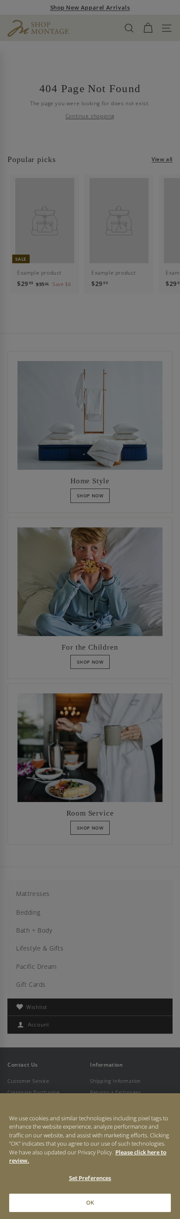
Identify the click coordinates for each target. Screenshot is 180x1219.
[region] (90, 1156)
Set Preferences (90, 1178)
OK (90, 1202)
